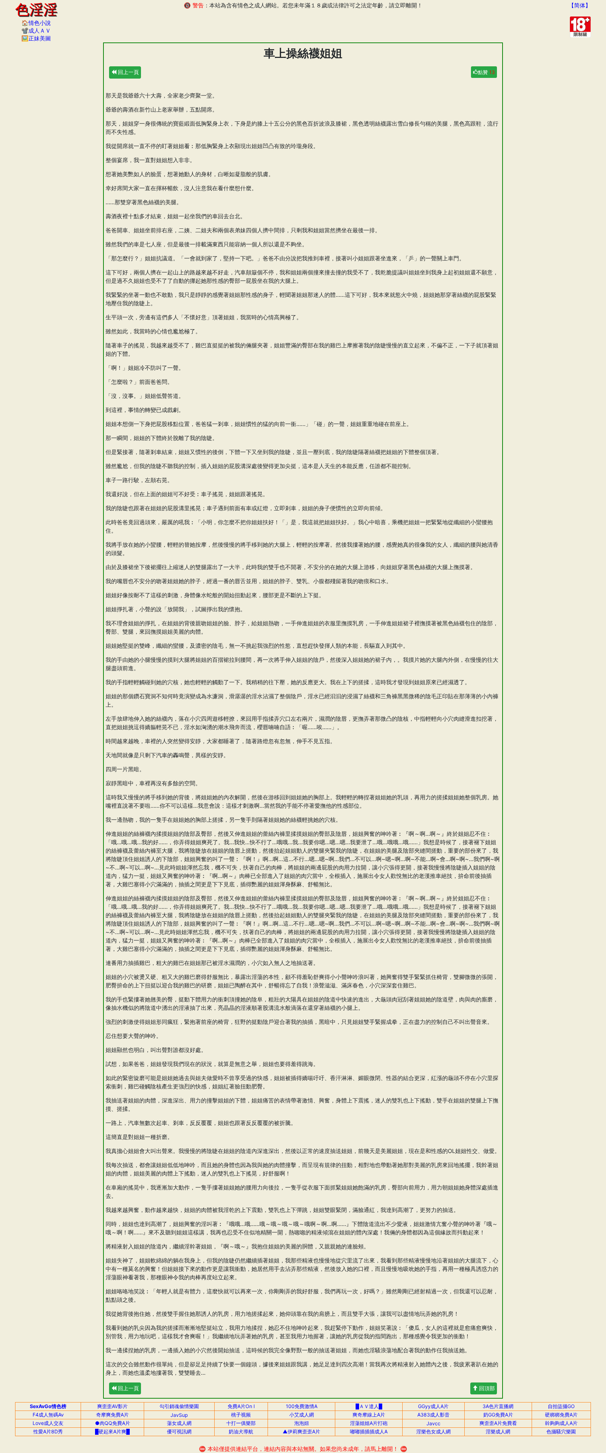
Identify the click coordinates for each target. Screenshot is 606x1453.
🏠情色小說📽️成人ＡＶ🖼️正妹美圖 (36, 30)
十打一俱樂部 (241, 1423)
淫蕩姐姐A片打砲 (369, 1423)
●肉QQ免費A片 (112, 1423)
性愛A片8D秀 (48, 1431)
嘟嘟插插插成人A (369, 1431)
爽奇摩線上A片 (368, 1415)
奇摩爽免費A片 (112, 1415)
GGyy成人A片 (433, 1406)
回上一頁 (127, 72)
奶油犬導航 (241, 1431)
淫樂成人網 (498, 1431)
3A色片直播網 (498, 1406)
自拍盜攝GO (561, 1406)
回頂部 (486, 1388)
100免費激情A (301, 1406)
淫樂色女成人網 (433, 1431)
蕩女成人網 (179, 1423)
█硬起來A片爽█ (112, 1431)
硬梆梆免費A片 (561, 1415)
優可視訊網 (179, 1431)
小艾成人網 (301, 1415)
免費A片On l (241, 1406)
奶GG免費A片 (498, 1415)
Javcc (433, 1423)
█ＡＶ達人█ (369, 1406)
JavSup (179, 1415)
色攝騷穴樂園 (561, 1431)
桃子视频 (241, 1415)
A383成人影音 (433, 1415)
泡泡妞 (301, 1423)
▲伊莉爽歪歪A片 (301, 1431)
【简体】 (579, 5)
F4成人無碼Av (48, 1415)
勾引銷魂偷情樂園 (179, 1406)
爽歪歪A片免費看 (498, 1423)
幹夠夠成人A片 (561, 1423)
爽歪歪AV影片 (112, 1406)
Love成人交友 (48, 1423)
